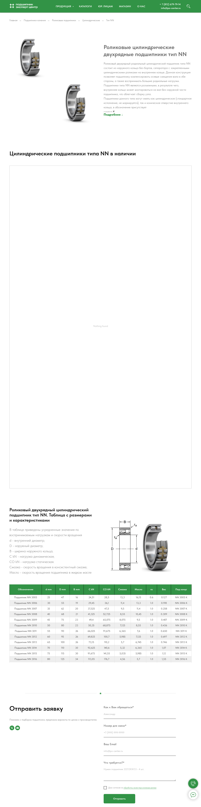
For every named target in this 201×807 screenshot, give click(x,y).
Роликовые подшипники (64, 20)
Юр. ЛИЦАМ (105, 6)
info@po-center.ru (171, 8)
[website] (188, 6)
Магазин (125, 6)
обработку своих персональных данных (140, 787)
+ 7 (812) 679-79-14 (170, 4)
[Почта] (17, 728)
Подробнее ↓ (113, 114)
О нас (141, 6)
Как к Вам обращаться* (119, 707)
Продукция (64, 6)
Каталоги (85, 6)
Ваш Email (110, 744)
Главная (13, 20)
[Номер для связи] (12, 728)
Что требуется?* (114, 762)
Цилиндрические (91, 20)
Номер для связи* (115, 725)
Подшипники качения (35, 20)
